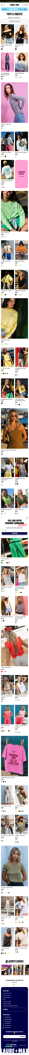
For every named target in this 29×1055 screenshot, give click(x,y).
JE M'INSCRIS (14, 533)
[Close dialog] (27, 518)
